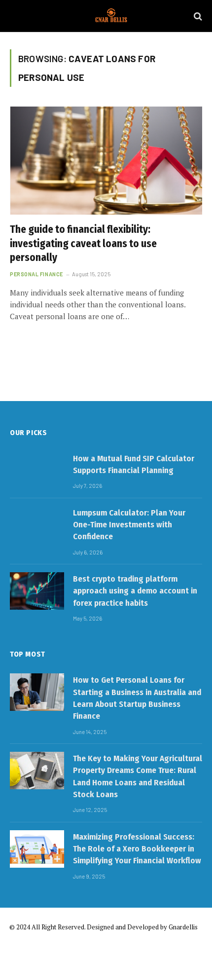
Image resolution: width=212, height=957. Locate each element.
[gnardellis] (110, 16)
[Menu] (16, 16)
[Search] (197, 16)
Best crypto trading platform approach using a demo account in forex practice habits (135, 591)
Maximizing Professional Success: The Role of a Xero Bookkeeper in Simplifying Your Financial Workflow (137, 849)
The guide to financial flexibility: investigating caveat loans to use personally (83, 243)
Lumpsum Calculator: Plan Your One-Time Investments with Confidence (129, 525)
